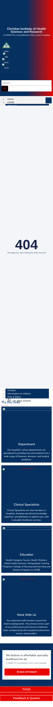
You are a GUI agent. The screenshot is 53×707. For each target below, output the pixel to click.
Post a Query (14, 396)
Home (10, 99)
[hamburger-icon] (49, 100)
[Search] (4, 88)
